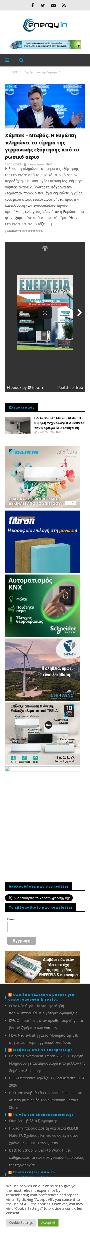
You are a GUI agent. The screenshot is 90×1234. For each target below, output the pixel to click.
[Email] (53, 5)
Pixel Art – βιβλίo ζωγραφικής (33, 1120)
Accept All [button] (48, 1222)
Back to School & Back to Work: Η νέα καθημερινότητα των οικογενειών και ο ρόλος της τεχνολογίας (46, 1157)
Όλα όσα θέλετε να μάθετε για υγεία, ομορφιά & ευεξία (41, 997)
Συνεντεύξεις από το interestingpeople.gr (31, 1174)
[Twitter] (43, 5)
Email (11, 919)
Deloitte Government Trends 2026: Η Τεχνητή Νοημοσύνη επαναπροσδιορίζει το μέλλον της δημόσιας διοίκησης (47, 1063)
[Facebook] (32, 5)
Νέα (9, 86)
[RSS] (64, 5)
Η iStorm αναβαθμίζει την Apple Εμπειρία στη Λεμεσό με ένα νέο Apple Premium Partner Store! (45, 1100)
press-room (35, 164)
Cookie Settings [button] (21, 1222)
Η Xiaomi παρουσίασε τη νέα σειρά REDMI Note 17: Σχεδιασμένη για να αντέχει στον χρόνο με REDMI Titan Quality (43, 1135)
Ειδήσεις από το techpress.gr (42, 1049)
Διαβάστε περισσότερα (25, 231)
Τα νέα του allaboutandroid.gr (43, 1114)
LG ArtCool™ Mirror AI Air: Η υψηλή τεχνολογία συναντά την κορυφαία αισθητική (59, 423)
